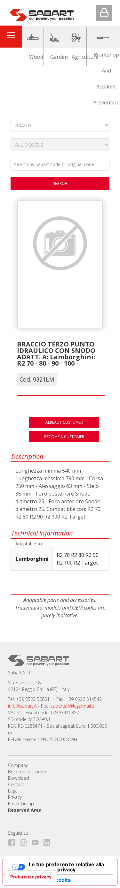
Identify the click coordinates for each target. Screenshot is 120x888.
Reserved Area (25, 810)
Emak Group (21, 804)
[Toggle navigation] (10, 36)
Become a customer (64, 436)
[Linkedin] (49, 841)
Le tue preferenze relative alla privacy (66, 867)
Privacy (15, 797)
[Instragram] (25, 841)
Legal (13, 791)
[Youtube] (37, 841)
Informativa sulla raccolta (39, 880)
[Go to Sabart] (42, 13)
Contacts (17, 784)
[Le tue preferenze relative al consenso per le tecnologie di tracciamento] (31, 877)
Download (18, 778)
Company (18, 765)
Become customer (27, 772)
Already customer (64, 422)
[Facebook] (13, 841)
